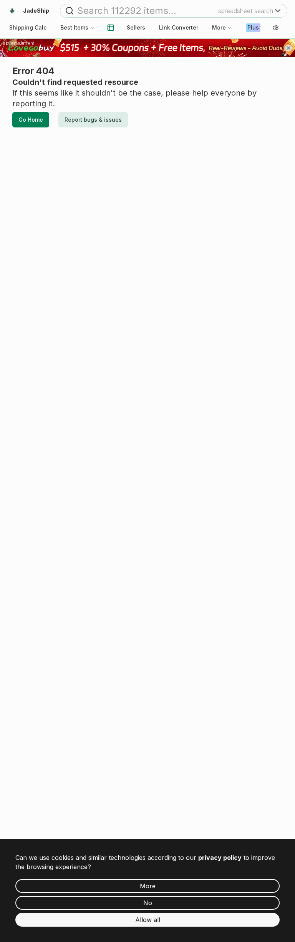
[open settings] (275, 27)
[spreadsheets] (110, 27)
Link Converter (178, 27)
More (219, 27)
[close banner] (288, 48)
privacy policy (220, 857)
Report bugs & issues (93, 119)
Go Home (30, 119)
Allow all (147, 920)
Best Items (74, 27)
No (147, 903)
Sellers (136, 27)
